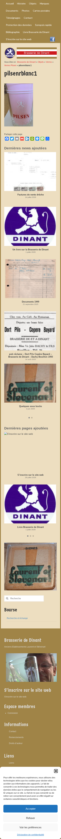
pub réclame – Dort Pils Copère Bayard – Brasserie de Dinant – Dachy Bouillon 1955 (30, 355)
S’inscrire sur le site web (30, 475)
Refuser (30, 818)
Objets (41, 62)
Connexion (13, 713)
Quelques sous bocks (30, 406)
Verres (49, 62)
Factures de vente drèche (30, 194)
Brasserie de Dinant (26, 62)
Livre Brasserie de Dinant (30, 527)
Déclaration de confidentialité (30, 835)
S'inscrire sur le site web (15, 697)
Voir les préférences (30, 827)
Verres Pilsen (10, 65)
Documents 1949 (30, 301)
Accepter (31, 808)
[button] (56, 771)
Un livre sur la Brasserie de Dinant (30, 249)
